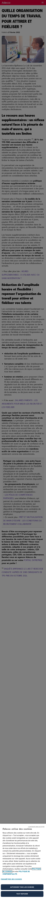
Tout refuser (22, 894)
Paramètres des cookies (11, 879)
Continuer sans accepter (36, 826)
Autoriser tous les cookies (22, 887)
